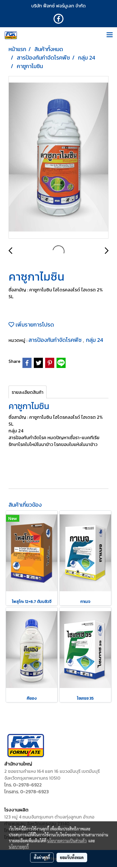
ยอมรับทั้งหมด (72, 857)
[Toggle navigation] (109, 35)
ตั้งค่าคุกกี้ (42, 857)
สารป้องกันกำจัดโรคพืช (55, 340)
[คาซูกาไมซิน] (58, 157)
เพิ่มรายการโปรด (34, 324)
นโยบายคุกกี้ (19, 846)
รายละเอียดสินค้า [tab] (27, 392)
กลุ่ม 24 (94, 340)
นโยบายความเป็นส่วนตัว (67, 840)
